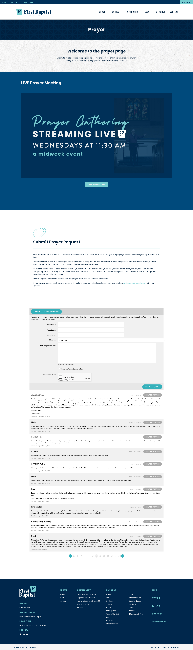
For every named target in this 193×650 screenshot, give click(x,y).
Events (148, 11)
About (102, 11)
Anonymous (36, 437)
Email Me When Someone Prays (72, 369)
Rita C (33, 536)
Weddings (160, 11)
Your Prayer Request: (48, 345)
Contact (174, 11)
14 (108, 556)
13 (104, 556)
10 (93, 556)
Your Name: (51, 325)
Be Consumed (27, 2)
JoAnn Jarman (37, 395)
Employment (159, 622)
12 (100, 556)
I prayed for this (153, 395)
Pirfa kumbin (36, 507)
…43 (119, 556)
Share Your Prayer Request (47, 311)
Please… (52, 340)
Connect (116, 11)
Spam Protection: (49, 375)
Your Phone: (51, 335)
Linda (33, 422)
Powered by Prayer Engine (37, 560)
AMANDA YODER (38, 464)
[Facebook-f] (20, 634)
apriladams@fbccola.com (134, 283)
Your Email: (51, 330)
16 (115, 556)
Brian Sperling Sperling (41, 521)
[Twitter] (27, 634)
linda (33, 489)
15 (112, 556)
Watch (14, 2)
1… (74, 556)
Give (4, 2)
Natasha (34, 451)
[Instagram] (24, 634)
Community (132, 11)
